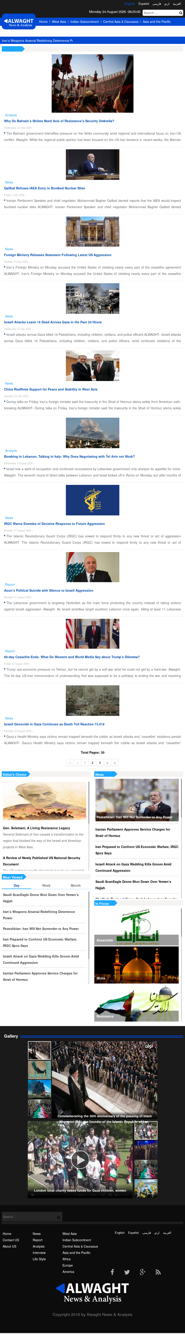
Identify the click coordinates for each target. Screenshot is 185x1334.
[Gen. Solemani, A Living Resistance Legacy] (44, 801)
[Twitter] (127, 1272)
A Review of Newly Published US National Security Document (41, 860)
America (72, 29)
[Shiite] (136, 965)
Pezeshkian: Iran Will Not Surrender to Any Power (134, 817)
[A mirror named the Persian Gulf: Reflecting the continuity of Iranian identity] (39, 1070)
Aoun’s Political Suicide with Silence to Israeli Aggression (48, 590)
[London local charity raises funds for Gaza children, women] (145, 1130)
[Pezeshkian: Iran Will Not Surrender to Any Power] (137, 800)
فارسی (157, 3)
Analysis (38, 1246)
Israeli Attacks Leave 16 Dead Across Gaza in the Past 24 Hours (53, 322)
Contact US (11, 1240)
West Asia (59, 21)
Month (76, 885)
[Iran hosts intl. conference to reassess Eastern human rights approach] (145, 1150)
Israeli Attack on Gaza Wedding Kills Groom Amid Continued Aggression (133, 867)
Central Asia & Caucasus (121, 21)
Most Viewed (13, 877)
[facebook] (112, 1272)
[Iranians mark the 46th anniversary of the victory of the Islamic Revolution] (145, 1169)
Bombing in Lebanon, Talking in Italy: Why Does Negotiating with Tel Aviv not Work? (69, 456)
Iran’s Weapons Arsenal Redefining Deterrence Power (40, 40)
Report (37, 1240)
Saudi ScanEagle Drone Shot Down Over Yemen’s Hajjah (133, 884)
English (129, 3)
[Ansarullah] (136, 927)
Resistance (105, 1016)
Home (43, 21)
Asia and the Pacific (157, 21)
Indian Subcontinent (84, 21)
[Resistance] (136, 1003)
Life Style (39, 1259)
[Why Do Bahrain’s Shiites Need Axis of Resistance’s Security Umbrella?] (93, 83)
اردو (166, 3)
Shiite (101, 978)
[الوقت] (18, 22)
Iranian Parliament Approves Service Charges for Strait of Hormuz (132, 832)
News (99, 774)
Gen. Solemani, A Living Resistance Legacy (36, 828)
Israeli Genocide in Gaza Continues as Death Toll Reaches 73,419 (54, 724)
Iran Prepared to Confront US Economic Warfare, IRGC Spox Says (136, 849)
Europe (56, 29)
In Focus (102, 903)
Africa (43, 29)
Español (144, 3)
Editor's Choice (14, 774)
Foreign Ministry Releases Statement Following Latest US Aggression (57, 255)
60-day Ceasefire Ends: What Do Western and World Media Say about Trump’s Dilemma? (72, 657)
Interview (39, 1252)
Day (17, 885)
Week (46, 885)
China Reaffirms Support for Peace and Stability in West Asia (50, 389)
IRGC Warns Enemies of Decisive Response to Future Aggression (54, 523)
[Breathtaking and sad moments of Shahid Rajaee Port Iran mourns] (39, 1089)
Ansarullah (105, 940)
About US (9, 1246)
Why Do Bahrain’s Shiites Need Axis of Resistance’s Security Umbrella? (59, 121)
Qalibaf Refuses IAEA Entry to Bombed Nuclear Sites (44, 188)
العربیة (177, 3)
